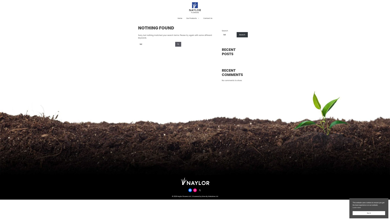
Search (225, 31)
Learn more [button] (357, 207)
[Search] (178, 44)
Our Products (191, 18)
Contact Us (207, 18)
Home (180, 18)
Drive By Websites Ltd (210, 196)
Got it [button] (369, 213)
